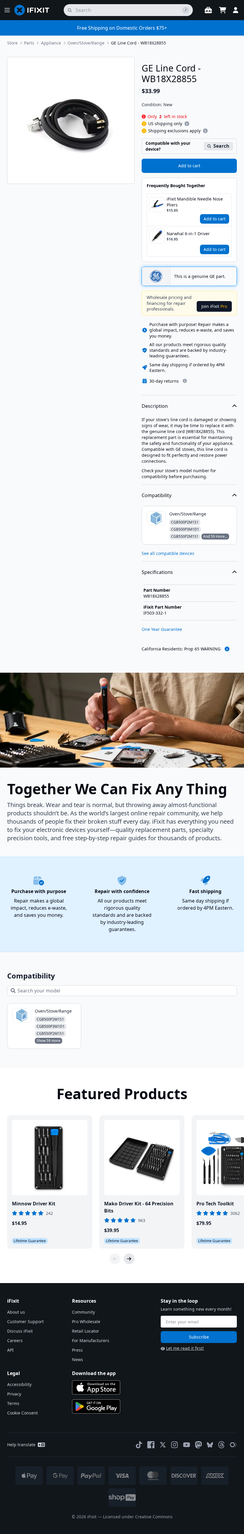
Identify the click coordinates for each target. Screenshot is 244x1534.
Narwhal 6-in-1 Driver (188, 233)
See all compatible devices (168, 553)
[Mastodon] (198, 1444)
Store (12, 43)
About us (16, 1312)
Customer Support (25, 1321)
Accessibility (19, 1384)
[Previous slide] (115, 1258)
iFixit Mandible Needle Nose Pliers (195, 202)
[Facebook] (150, 1444)
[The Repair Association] (233, 1444)
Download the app (94, 1373)
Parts (29, 43)
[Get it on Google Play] (96, 1406)
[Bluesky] (210, 1445)
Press (77, 1350)
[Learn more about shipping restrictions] (186, 123)
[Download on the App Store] (96, 1387)
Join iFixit (214, 306)
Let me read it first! (185, 1348)
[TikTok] (139, 1444)
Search (221, 146)
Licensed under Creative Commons (138, 1516)
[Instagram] (174, 1444)
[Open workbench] (208, 10)
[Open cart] (223, 10)
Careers (15, 1340)
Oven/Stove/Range (86, 43)
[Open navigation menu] (7, 10)
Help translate (21, 1444)
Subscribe (199, 1337)
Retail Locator (85, 1331)
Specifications (157, 572)
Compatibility (156, 495)
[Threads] (221, 1444)
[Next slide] (129, 1258)
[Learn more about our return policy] (185, 381)
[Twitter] (162, 1444)
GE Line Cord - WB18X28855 (138, 43)
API (10, 1350)
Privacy (14, 1394)
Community (83, 1312)
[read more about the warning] (227, 649)
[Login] (235, 10)
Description (155, 406)
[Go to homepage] (34, 10)
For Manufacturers (90, 1340)
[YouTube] (186, 1444)
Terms (13, 1403)
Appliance (51, 43)
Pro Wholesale (86, 1321)
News (77, 1359)
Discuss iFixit (20, 1331)
